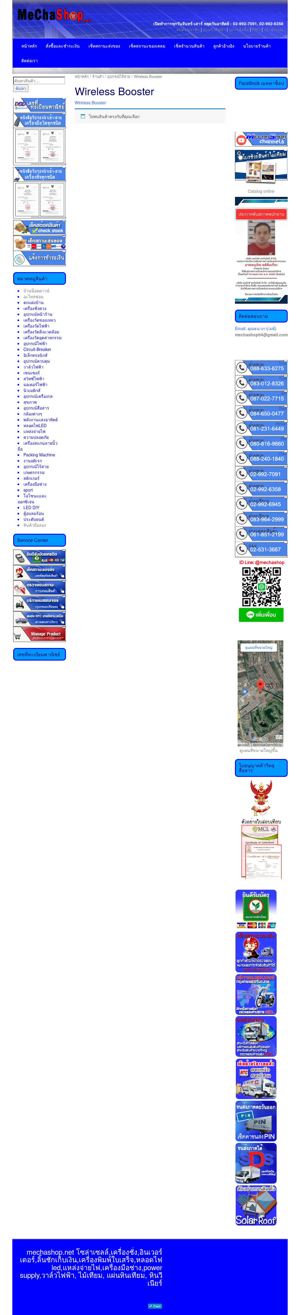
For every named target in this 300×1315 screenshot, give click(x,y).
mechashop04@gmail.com (261, 334)
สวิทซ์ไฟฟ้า (33, 378)
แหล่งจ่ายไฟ (34, 431)
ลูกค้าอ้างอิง (223, 46)
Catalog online (261, 191)
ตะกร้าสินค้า (215, 29)
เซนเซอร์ (31, 373)
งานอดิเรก (32, 460)
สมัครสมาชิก (188, 29)
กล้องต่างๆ (32, 414)
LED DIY (31, 507)
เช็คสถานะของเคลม (147, 46)
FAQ (256, 29)
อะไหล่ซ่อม (33, 296)
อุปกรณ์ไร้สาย (36, 466)
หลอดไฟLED (35, 425)
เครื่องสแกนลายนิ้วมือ (37, 446)
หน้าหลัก (29, 46)
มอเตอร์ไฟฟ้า (35, 384)
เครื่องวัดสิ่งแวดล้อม (41, 332)
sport (28, 490)
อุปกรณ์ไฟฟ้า (35, 343)
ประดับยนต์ (33, 519)
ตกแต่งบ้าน (33, 302)
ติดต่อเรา (29, 60)
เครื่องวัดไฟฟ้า (36, 326)
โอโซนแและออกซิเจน (32, 498)
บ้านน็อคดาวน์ (36, 291)
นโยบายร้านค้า (257, 46)
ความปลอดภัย (36, 437)
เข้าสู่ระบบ (273, 29)
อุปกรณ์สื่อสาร (36, 408)
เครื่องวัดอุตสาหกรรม (42, 337)
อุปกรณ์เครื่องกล (38, 396)
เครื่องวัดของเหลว (39, 320)
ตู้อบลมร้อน (33, 513)
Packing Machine (39, 455)
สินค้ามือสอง (34, 525)
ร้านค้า (98, 76)
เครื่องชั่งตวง (34, 308)
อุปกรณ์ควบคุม (36, 361)
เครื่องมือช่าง (35, 484)
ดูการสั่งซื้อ (239, 29)
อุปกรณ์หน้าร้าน (37, 314)
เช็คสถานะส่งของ (104, 46)
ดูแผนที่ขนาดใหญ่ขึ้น (256, 750)
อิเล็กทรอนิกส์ (35, 355)
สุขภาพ (30, 402)
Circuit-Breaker (37, 349)
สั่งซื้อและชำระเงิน (63, 46)
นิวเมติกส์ (31, 390)
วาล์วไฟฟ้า (33, 367)
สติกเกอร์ (31, 478)
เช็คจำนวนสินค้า (189, 46)
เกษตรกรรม (34, 472)
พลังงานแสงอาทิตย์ (40, 419)
